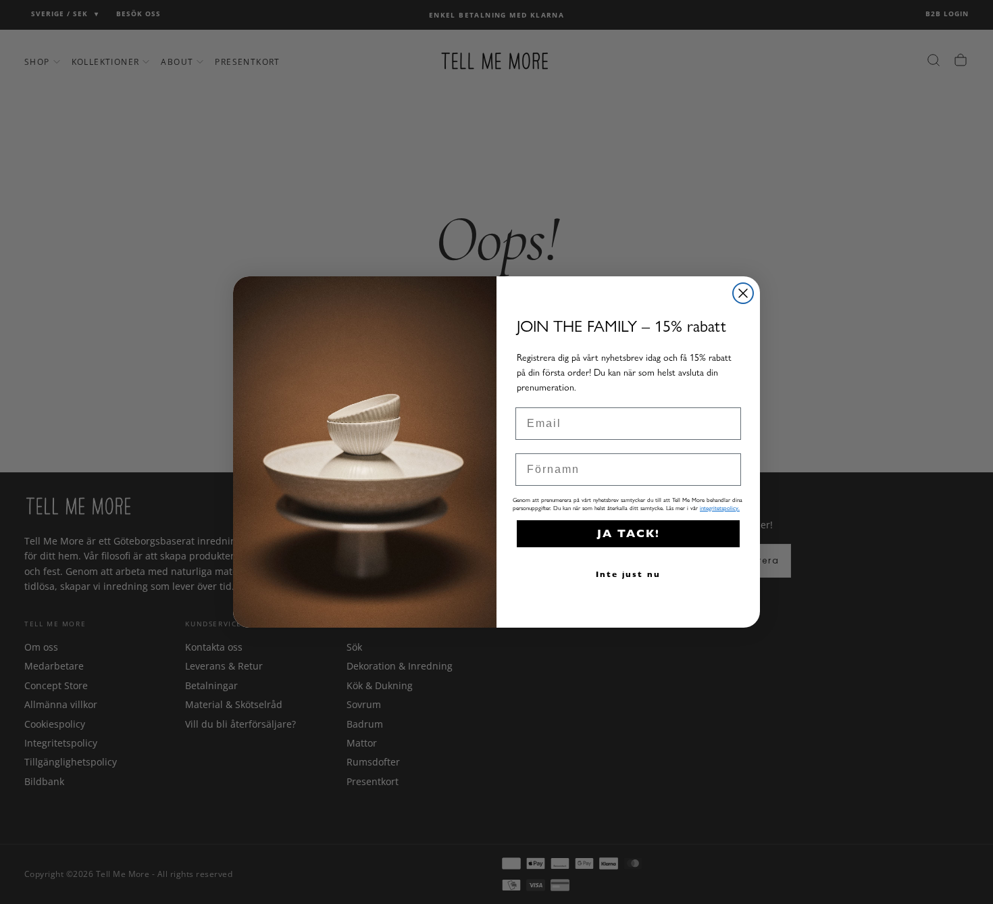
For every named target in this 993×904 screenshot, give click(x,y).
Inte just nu (628, 574)
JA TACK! (628, 533)
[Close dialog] (743, 293)
